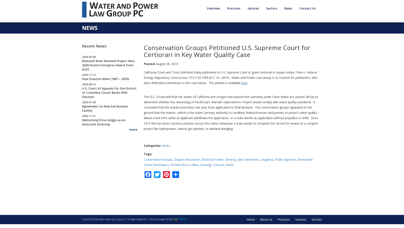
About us (266, 219)
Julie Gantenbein (248, 159)
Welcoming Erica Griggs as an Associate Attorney (103, 122)
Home (250, 219)
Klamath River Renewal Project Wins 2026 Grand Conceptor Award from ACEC (108, 65)
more (133, 130)
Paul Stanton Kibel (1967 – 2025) (105, 79)
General (230, 159)
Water (230, 165)
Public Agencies (285, 159)
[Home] (121, 10)
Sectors (317, 219)
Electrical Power (212, 159)
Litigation (267, 159)
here (244, 83)
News (288, 8)
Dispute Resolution (187, 159)
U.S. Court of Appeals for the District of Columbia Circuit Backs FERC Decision (109, 92)
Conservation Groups (158, 159)
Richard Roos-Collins (185, 165)
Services (300, 219)
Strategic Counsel (212, 165)
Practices (284, 219)
